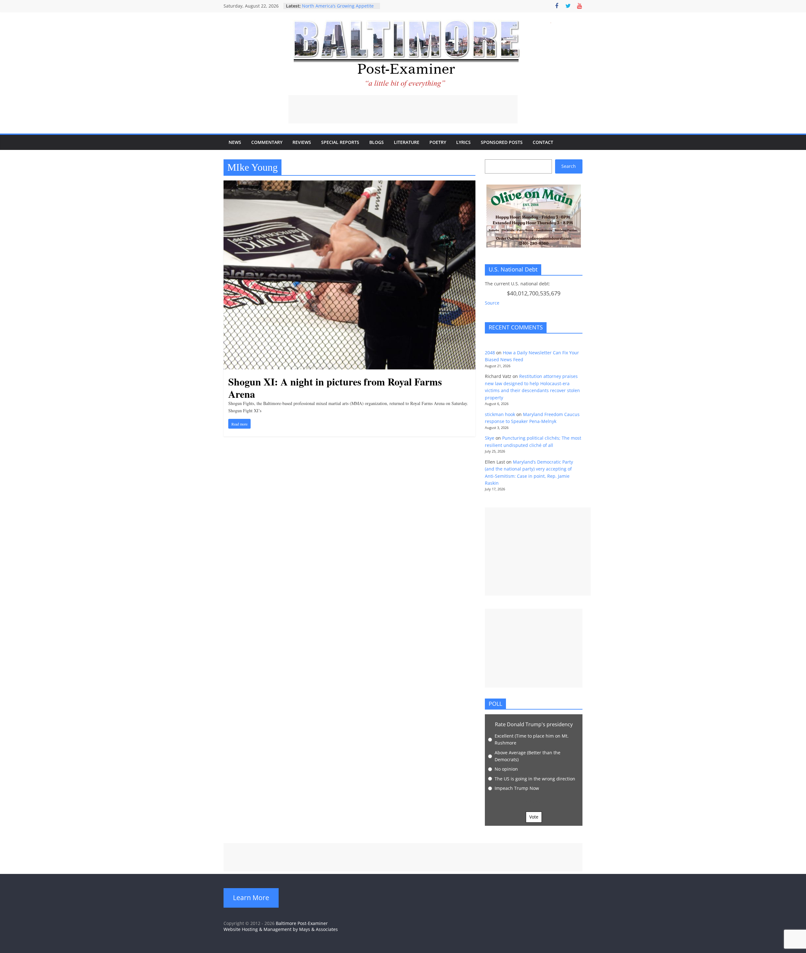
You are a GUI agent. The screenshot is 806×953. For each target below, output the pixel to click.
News (235, 142)
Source (492, 303)
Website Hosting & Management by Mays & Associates (281, 929)
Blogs (376, 142)
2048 (490, 353)
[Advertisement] (403, 109)
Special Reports (340, 142)
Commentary (266, 142)
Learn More (251, 897)
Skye (489, 438)
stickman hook (500, 414)
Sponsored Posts (502, 142)
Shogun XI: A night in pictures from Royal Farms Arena (335, 387)
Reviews (301, 142)
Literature (406, 142)
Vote (533, 817)
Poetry (437, 142)
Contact (543, 142)
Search (568, 166)
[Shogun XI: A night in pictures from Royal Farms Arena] (349, 184)
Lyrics (463, 142)
